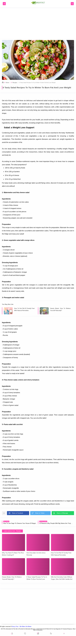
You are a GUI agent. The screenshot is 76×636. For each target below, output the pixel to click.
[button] (18, 513)
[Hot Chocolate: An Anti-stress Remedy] (38, 542)
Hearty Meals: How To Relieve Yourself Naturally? (60, 309)
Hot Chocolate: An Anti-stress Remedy (36, 554)
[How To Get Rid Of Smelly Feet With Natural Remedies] (62, 542)
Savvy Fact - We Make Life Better (21, 626)
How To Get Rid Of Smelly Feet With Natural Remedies (24, 309)
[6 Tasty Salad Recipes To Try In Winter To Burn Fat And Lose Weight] (38, 566)
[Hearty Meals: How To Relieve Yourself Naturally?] (13, 566)
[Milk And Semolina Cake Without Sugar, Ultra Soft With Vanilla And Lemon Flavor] (62, 566)
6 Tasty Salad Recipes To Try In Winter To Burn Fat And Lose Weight (37, 578)
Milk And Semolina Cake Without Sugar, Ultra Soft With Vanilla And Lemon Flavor (61, 578)
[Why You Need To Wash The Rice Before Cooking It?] (13, 542)
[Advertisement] (38, 23)
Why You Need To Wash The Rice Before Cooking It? (13, 554)
